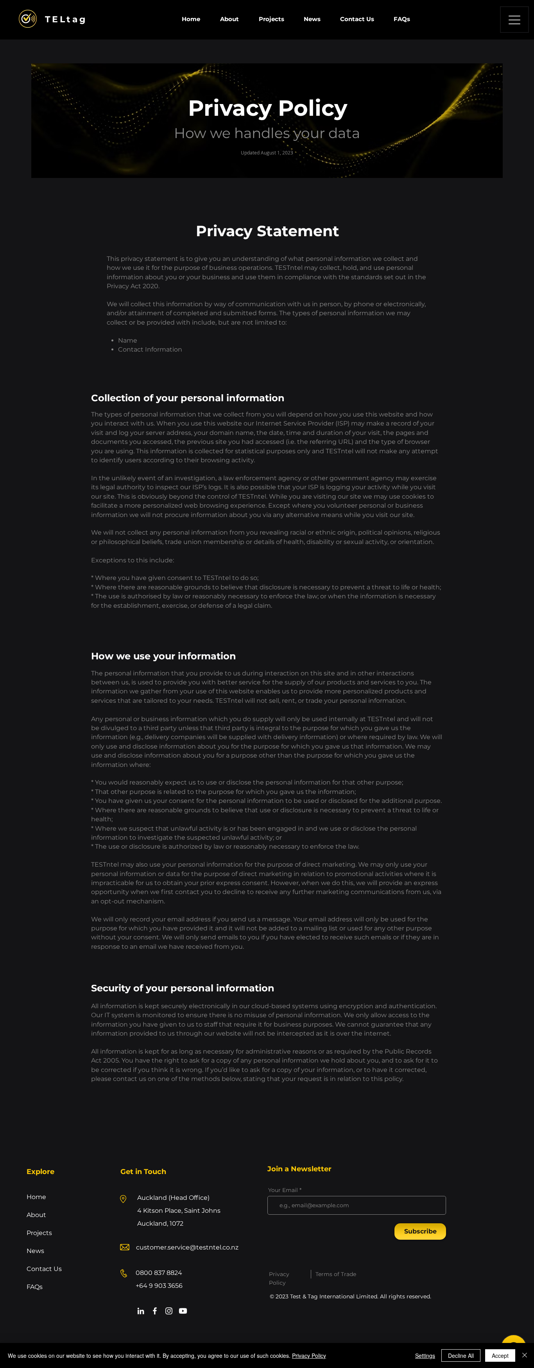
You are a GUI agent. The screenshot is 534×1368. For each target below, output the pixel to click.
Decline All (461, 1355)
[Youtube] (183, 1311)
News (35, 1251)
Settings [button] (425, 1355)
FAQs (35, 1287)
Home (36, 1197)
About (36, 1215)
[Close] (524, 1355)
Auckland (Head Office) (173, 1197)
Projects (39, 1233)
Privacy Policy (309, 1355)
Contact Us (44, 1269)
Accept (500, 1355)
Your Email (283, 1190)
